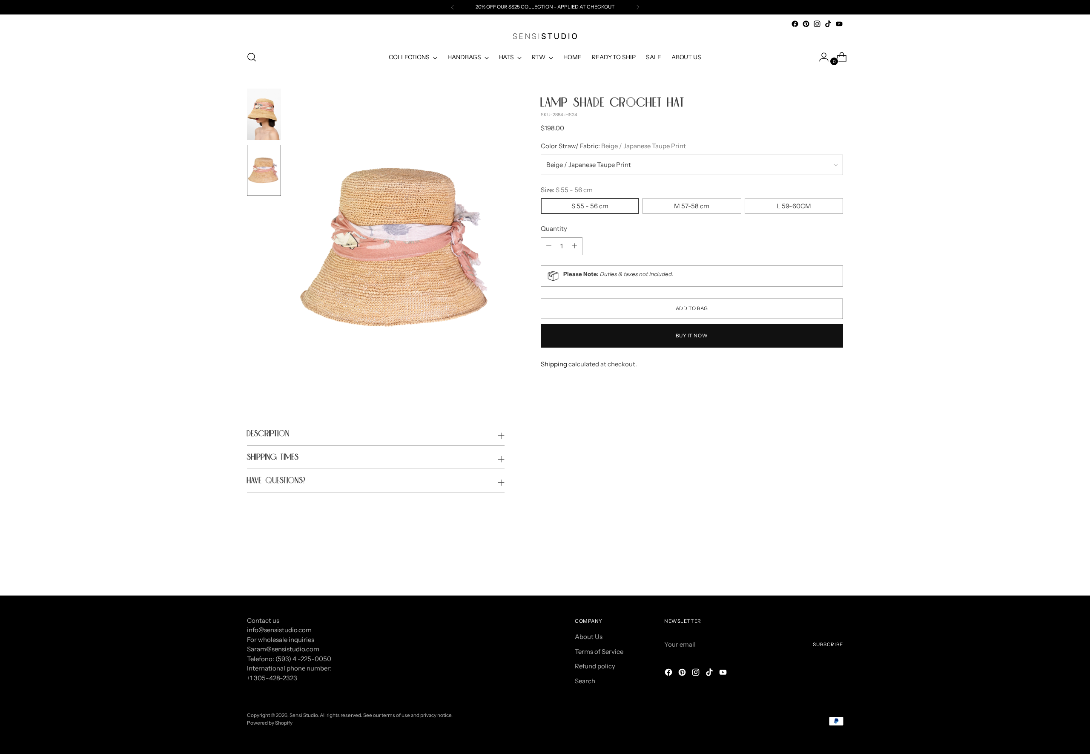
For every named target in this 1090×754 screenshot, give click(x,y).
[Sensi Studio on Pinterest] (806, 24)
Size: (567, 190)
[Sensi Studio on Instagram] (817, 24)
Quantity (554, 228)
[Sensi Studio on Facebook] (795, 24)
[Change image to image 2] (264, 170)
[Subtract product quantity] (574, 246)
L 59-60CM (794, 206)
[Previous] (452, 7)
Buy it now (692, 336)
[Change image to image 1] (264, 114)
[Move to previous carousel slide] (816, 566)
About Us (588, 637)
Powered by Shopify (270, 723)
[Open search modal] (251, 57)
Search (585, 681)
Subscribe (828, 645)
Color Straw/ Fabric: (613, 146)
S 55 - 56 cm (589, 206)
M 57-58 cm (691, 206)
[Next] (637, 7)
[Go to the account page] (820, 57)
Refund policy (595, 666)
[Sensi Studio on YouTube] (839, 24)
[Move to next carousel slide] (836, 566)
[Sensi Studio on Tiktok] (828, 24)
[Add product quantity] (548, 246)
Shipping (554, 364)
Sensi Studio (304, 715)
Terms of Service (599, 652)
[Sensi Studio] (545, 36)
